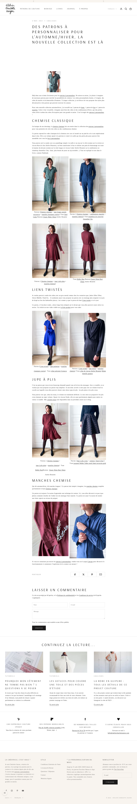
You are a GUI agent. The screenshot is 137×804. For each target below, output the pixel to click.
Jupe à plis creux (82, 461)
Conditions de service (86, 595)
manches (35, 110)
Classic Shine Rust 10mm (57, 470)
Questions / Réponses (47, 771)
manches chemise (77, 216)
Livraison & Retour (47, 768)
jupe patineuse (54, 366)
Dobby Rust (80, 279)
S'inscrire (110, 782)
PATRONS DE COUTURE (30, 9)
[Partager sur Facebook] (75, 574)
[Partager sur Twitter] (83, 574)
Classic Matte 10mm (49, 217)
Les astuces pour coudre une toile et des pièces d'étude (68, 685)
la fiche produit (66, 307)
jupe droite (92, 368)
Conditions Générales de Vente (50, 764)
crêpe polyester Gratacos (59, 371)
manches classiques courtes (50, 214)
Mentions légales (46, 778)
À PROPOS (83, 9)
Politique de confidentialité (66, 595)
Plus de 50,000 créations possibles (50, 727)
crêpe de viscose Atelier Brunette (90, 371)
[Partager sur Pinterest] (92, 574)
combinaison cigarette (97, 214)
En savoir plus (9, 704)
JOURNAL (71, 9)
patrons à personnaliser (67, 95)
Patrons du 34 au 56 (78, 730)
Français (111, 9)
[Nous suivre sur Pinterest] (17, 791)
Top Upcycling (119, 769)
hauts (82, 107)
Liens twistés (86, 300)
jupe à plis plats (60, 281)
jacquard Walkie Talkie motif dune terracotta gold (90, 463)
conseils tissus (51, 400)
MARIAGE (48, 9)
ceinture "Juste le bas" (97, 461)
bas (94, 107)
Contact (43, 775)
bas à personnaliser (54, 138)
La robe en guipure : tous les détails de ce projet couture (110, 685)
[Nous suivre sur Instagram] (12, 791)
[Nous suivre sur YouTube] (23, 791)
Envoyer (39, 628)
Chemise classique (46, 212)
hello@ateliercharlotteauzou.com (118, 733)
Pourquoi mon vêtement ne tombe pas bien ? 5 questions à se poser (23, 685)
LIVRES (60, 9)
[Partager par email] (100, 574)
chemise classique (58, 126)
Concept (90, 561)
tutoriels (10, 676)
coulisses (52, 21)
